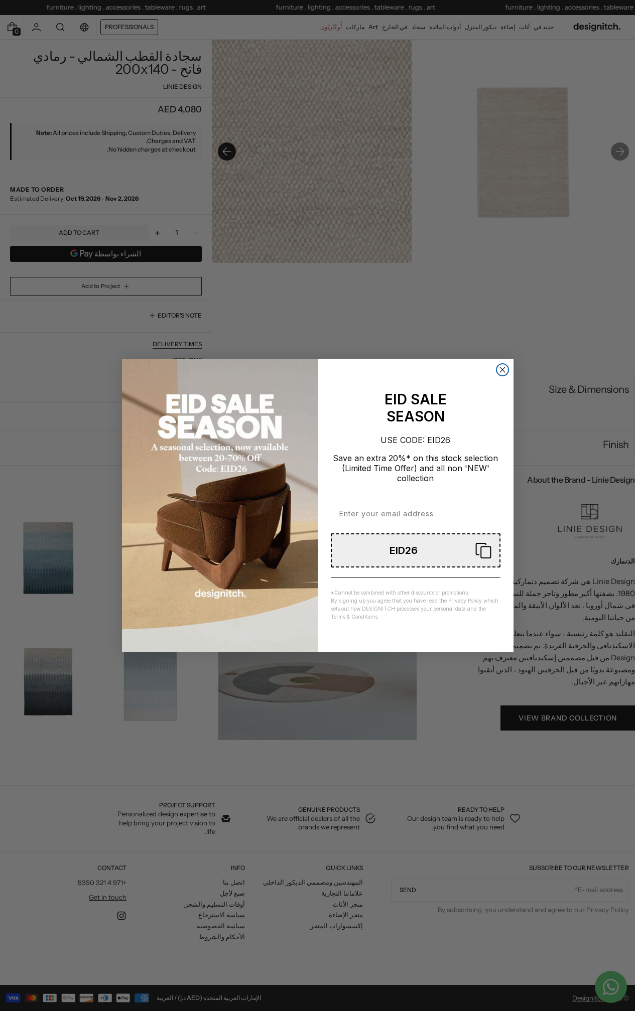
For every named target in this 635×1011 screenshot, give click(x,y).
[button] (415, 550)
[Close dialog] (502, 370)
